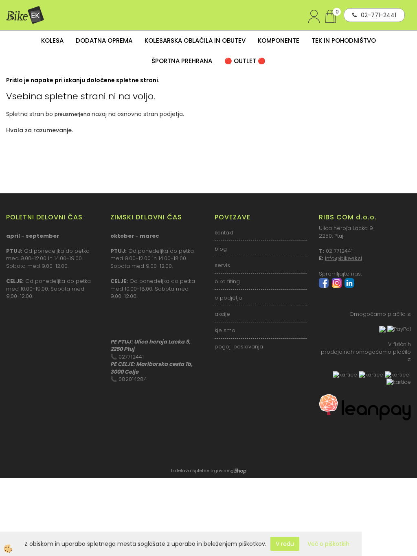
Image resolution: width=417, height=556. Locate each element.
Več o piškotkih (328, 544)
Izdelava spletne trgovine (200, 470)
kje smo (225, 330)
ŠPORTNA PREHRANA (181, 61)
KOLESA (52, 40)
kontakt (224, 232)
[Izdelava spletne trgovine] (238, 470)
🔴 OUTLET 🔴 (245, 61)
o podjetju (228, 298)
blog (221, 249)
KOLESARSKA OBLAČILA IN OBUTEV (195, 40)
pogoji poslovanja (239, 346)
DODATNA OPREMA (104, 40)
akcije (222, 314)
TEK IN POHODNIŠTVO (344, 40)
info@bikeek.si (343, 258)
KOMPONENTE (278, 40)
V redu (285, 544)
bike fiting (227, 281)
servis (222, 265)
